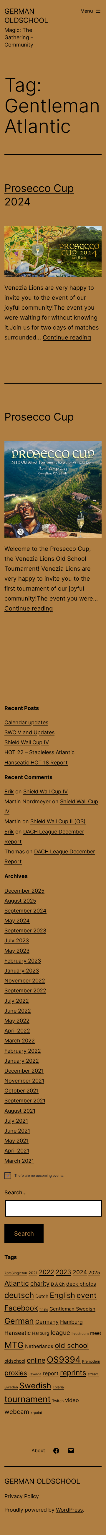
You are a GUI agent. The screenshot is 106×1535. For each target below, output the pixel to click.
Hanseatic (17, 1333)
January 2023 (21, 971)
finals (43, 1309)
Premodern (91, 1361)
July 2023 (16, 940)
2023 (63, 1272)
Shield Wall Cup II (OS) (58, 821)
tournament (27, 1399)
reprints (73, 1372)
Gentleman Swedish (72, 1309)
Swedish (35, 1385)
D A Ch (58, 1284)
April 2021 (16, 1151)
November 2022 (24, 980)
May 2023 (16, 951)
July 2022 (16, 1001)
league (60, 1332)
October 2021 (21, 1091)
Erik (9, 791)
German (19, 1320)
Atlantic (16, 1283)
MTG (14, 1345)
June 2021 (17, 1131)
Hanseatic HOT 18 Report (36, 762)
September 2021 (24, 1100)
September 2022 (25, 990)
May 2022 (16, 1021)
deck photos (81, 1284)
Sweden (11, 1387)
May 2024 (17, 920)
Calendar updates (26, 722)
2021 (33, 1273)
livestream (80, 1334)
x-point (36, 1413)
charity (39, 1283)
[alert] (53, 1175)
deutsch (19, 1295)
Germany (47, 1321)
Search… (15, 1192)
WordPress (69, 1510)
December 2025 (24, 891)
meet (95, 1333)
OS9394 (64, 1359)
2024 (80, 1272)
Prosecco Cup (39, 416)
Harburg (40, 1333)
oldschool (14, 1361)
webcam (16, 1411)
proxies (15, 1373)
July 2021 (16, 1121)
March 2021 (19, 1161)
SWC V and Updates (29, 732)
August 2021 (19, 1111)
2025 (94, 1272)
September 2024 (25, 911)
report (51, 1373)
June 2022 (17, 1011)
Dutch (41, 1296)
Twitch (58, 1401)
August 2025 (20, 901)
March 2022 (19, 1040)
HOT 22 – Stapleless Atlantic (39, 752)
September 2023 (25, 930)
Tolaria (58, 1387)
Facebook (21, 1308)
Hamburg (71, 1322)
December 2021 (24, 1071)
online (36, 1360)
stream (93, 1374)
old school (72, 1345)
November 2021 (24, 1081)
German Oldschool (42, 1481)
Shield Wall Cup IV (26, 742)
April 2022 (17, 1031)
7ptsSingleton (15, 1273)
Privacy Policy (21, 1496)
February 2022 (22, 1051)
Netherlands (39, 1346)
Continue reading (67, 337)
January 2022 (21, 1061)
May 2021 (16, 1141)
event (87, 1295)
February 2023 (22, 961)
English (62, 1295)
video (72, 1400)
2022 (46, 1272)
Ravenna (35, 1374)
